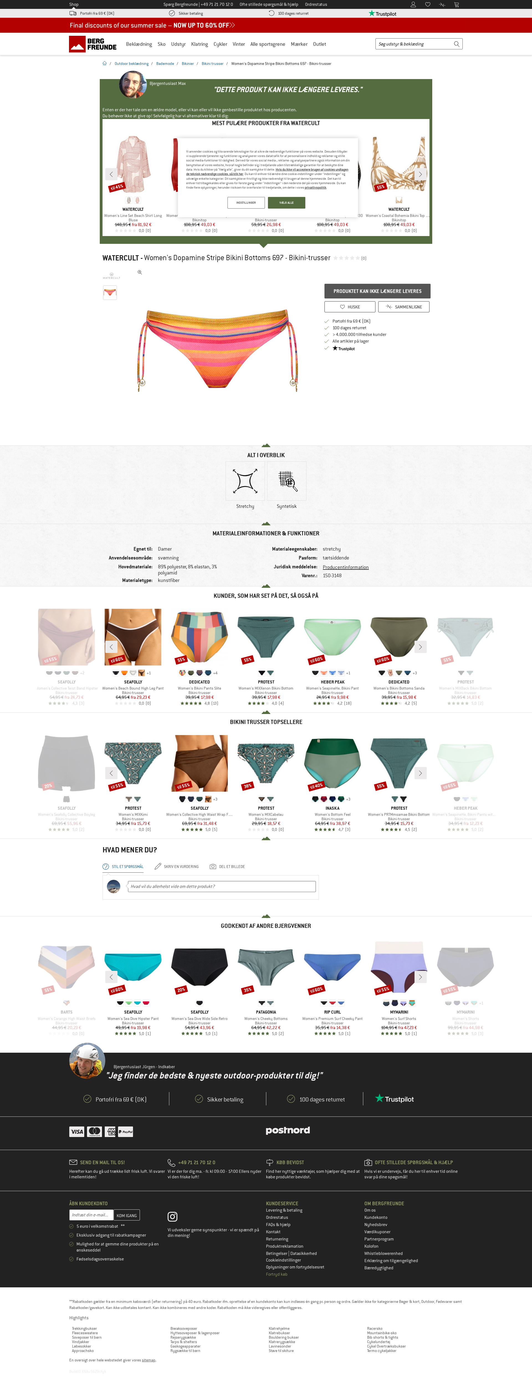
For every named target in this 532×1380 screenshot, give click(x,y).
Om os (370, 1210)
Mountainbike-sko (382, 1332)
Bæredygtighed (378, 1268)
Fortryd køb (277, 1274)
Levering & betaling (284, 1210)
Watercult (121, 258)
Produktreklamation (284, 1246)
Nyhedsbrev (375, 1224)
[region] (268, 177)
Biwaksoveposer (183, 1328)
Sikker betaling (191, 13)
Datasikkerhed (303, 1253)
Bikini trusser (213, 63)
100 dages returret (293, 13)
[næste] (421, 174)
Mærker (299, 44)
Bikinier (188, 63)
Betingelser (277, 1253)
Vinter (239, 44)
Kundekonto (375, 1217)
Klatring (199, 44)
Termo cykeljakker (382, 1350)
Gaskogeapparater (185, 1346)
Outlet (319, 44)
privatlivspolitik (315, 187)
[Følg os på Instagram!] (177, 1218)
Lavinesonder (280, 1346)
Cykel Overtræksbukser (386, 1346)
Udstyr (178, 44)
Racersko (374, 1328)
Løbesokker (81, 1346)
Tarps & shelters (183, 1341)
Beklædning (139, 44)
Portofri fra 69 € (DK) (97, 13)
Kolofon (371, 1246)
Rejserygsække (183, 1337)
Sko (162, 44)
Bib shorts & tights (382, 1337)
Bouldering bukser (284, 1337)
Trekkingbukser (84, 1328)
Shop (74, 4)
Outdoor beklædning (132, 63)
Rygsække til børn (185, 1350)
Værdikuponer (377, 1232)
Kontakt (273, 1232)
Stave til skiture (281, 1350)
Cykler (220, 44)
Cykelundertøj (378, 1341)
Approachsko (83, 1350)
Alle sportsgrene (267, 44)
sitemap (148, 1360)
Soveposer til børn (87, 1337)
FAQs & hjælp (278, 1224)
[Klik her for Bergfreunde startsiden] (94, 44)
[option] (219, 350)
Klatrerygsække (282, 1341)
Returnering (277, 1239)
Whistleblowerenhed (383, 1253)
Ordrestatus (277, 1217)
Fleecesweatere (85, 1332)
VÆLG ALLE (287, 202)
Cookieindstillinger (283, 1260)
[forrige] (111, 174)
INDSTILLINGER (246, 202)
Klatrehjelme (279, 1328)
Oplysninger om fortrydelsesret (295, 1267)
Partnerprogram (379, 1239)
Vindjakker (80, 1341)
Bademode (165, 63)
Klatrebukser (279, 1332)
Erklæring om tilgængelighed (391, 1260)
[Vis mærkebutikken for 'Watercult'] (112, 275)
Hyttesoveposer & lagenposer (195, 1332)
